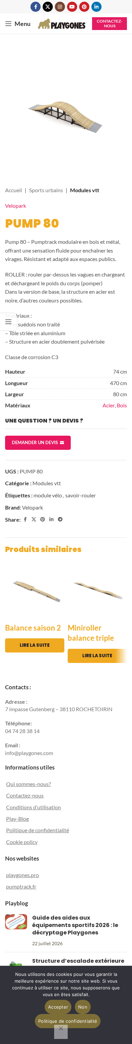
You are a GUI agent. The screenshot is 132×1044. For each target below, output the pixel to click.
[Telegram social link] (60, 519)
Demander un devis (35, 442)
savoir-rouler (80, 495)
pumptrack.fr (21, 886)
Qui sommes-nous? (28, 784)
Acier (109, 405)
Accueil (13, 190)
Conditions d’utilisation (33, 807)
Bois (122, 405)
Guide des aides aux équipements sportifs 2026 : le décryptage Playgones (75, 925)
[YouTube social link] (72, 7)
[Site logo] (61, 23)
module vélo (48, 495)
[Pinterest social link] (84, 7)
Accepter (58, 1007)
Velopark (15, 205)
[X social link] (48, 7)
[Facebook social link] (35, 7)
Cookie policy (22, 842)
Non (82, 1007)
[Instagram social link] (60, 7)
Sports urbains (46, 190)
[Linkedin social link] (96, 7)
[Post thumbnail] (16, 930)
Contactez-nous (109, 23)
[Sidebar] (8, 321)
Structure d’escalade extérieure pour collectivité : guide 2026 (78, 964)
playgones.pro (22, 875)
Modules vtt (84, 190)
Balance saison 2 (33, 627)
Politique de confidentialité (37, 830)
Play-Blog (17, 818)
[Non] (61, 1032)
